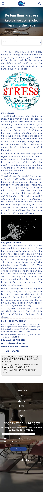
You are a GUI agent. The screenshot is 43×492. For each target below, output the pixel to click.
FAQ (21, 416)
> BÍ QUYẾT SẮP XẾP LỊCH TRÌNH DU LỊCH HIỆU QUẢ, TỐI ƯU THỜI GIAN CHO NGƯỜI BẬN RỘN (20, 359)
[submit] (39, 42)
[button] (3, 4)
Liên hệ (21, 411)
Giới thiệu (21, 396)
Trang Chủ (21, 391)
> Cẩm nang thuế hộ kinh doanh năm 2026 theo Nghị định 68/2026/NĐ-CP (20, 366)
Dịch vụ (21, 401)
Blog (21, 406)
